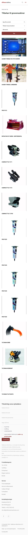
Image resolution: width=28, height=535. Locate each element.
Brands (3, 475)
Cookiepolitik (5, 531)
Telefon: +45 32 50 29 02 (8, 507)
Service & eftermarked (7, 486)
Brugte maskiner (6, 473)
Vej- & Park (4, 465)
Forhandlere (5, 491)
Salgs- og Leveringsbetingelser (9, 528)
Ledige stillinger (6, 489)
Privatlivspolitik (21, 528)
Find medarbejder (6, 483)
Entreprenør (5, 470)
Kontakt (4, 494)
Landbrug (4, 467)
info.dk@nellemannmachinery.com (10, 510)
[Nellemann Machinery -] (6, 2)
